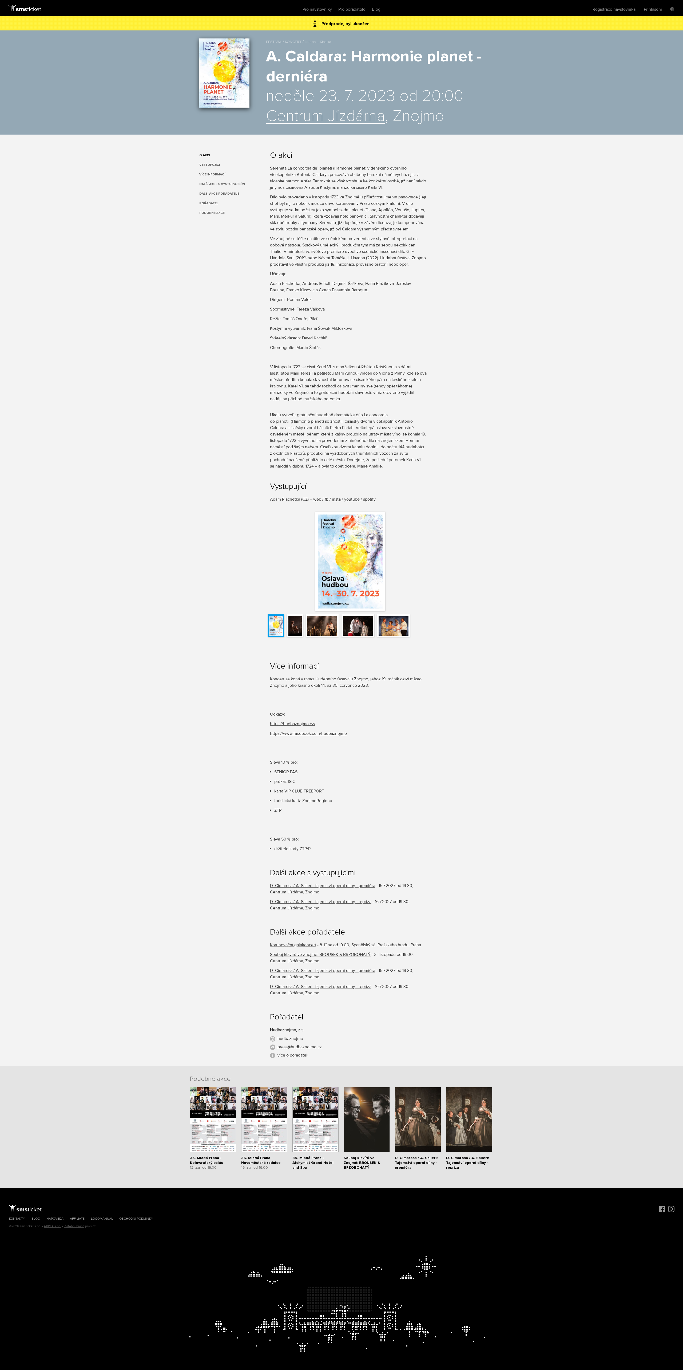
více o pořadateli (292, 1055)
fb (326, 499)
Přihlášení (653, 9)
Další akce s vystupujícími (222, 184)
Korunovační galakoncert (293, 945)
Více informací (212, 174)
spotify (369, 499)
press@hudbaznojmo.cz (299, 1047)
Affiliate (77, 1219)
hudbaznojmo (290, 1038)
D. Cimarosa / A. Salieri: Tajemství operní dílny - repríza (320, 901)
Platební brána (74, 1226)
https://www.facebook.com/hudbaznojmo (308, 733)
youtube (352, 499)
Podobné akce (212, 213)
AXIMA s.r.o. (52, 1226)
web (317, 499)
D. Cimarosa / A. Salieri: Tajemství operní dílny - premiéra (322, 885)
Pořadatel (209, 203)
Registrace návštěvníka (614, 9)
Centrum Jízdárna (325, 116)
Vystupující (209, 165)
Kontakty (17, 1219)
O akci (204, 155)
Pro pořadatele (352, 9)
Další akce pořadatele (219, 194)
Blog (376, 9)
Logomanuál (102, 1219)
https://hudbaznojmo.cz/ (292, 724)
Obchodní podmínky (136, 1219)
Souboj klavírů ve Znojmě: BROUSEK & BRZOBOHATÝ (320, 954)
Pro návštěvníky (317, 9)
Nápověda (54, 1219)
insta (336, 499)
